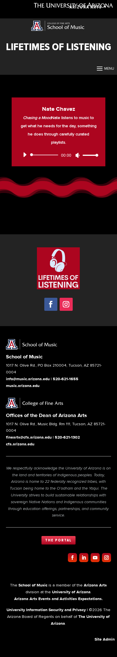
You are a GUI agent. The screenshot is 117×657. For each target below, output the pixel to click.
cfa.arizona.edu (20, 444)
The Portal (58, 540)
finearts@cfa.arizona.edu (29, 437)
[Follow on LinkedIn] (83, 557)
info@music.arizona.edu (28, 379)
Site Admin (105, 639)
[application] (58, 155)
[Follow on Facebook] (50, 304)
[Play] (24, 154)
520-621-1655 (65, 379)
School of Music (32, 585)
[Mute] (77, 155)
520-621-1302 (67, 437)
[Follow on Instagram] (66, 304)
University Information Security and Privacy (46, 609)
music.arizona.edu (22, 385)
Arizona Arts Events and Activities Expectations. (58, 598)
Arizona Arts (86, 7)
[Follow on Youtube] (95, 557)
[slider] (89, 155)
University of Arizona (71, 592)
